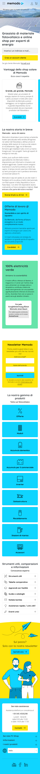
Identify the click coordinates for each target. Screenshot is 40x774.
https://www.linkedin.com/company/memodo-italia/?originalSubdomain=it (26, 764)
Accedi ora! (25, 63)
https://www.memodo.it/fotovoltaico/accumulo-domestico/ (19, 81)
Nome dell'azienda (20, 365)
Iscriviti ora (18, 652)
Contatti (18, 728)
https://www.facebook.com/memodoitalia (20, 764)
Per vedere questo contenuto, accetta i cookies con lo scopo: (18, 314)
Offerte (20, 416)
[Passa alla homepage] (15, 3)
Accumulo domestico (20, 450)
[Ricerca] (35, 10)
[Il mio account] (32, 3)
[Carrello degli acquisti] (36, 3)
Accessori (20, 552)
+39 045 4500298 (20, 713)
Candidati (11, 247)
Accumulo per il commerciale (20, 467)
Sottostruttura (20, 501)
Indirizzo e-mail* (20, 357)
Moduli (20, 433)
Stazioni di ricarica (20, 535)
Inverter (20, 484)
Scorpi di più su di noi (14, 195)
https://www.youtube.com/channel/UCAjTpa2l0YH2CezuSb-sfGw (14, 764)
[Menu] (4, 3)
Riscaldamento (20, 518)
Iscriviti (20, 375)
